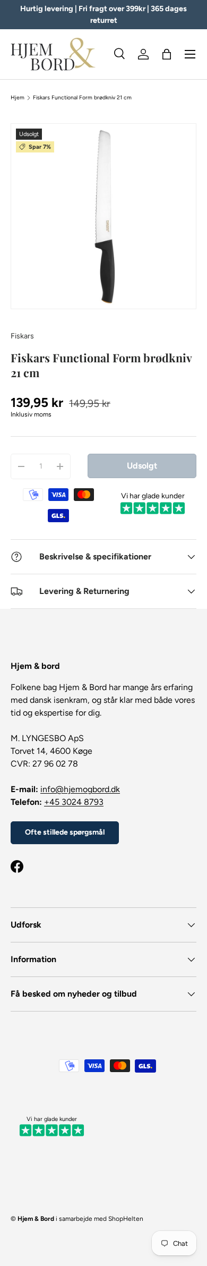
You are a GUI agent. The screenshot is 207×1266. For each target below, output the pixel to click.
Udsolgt (142, 466)
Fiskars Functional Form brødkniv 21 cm (82, 97)
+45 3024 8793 (74, 802)
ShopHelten (125, 1218)
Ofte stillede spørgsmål (65, 832)
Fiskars (22, 336)
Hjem (17, 97)
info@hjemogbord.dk (80, 789)
